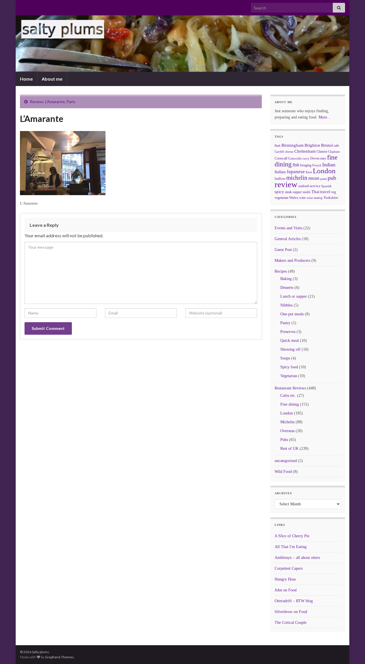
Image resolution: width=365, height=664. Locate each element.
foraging (305, 165)
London (324, 171)
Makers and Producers (292, 260)
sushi (307, 192)
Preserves (287, 332)
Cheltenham (305, 151)
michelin (296, 177)
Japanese (296, 171)
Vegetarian (288, 376)
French (316, 165)
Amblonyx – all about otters (297, 557)
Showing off (290, 349)
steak (288, 192)
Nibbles (286, 305)
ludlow (280, 178)
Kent (309, 172)
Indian (328, 164)
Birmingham (292, 145)
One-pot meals (292, 314)
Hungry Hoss (285, 579)
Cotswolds (294, 158)
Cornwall (281, 158)
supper (297, 192)
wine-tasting (315, 197)
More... (324, 117)
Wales (293, 197)
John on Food (286, 590)
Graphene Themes (59, 657)
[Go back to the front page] (182, 43)
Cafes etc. (288, 395)
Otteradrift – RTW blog (294, 601)
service (315, 186)
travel (325, 191)
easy (323, 158)
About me (52, 78)
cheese (289, 151)
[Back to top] (352, 651)
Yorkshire (330, 197)
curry (305, 158)
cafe (336, 146)
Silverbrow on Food (291, 612)
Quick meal (289, 340)
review (286, 184)
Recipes (281, 271)
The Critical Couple (291, 622)
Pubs (284, 440)
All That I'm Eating (291, 547)
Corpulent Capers (289, 568)
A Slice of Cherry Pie (292, 536)
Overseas (287, 431)
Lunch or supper (293, 296)
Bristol (327, 145)
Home (26, 78)
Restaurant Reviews (290, 388)
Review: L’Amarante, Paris (52, 101)
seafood (303, 186)
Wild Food (283, 471)
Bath (278, 145)
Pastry (285, 323)
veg (333, 192)
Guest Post (283, 250)
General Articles (288, 239)
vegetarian (281, 198)
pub (332, 178)
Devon (314, 158)
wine (302, 198)
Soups (285, 358)
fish (296, 164)
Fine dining (289, 404)
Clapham (334, 151)
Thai (315, 191)
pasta (323, 178)
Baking (286, 279)
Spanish (326, 186)
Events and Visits (288, 228)
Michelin (287, 422)
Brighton (312, 145)
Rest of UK (289, 448)
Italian (280, 171)
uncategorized (286, 461)
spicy (279, 191)
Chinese (322, 152)
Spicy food (289, 367)
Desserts (286, 287)
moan (313, 178)
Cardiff (279, 151)
